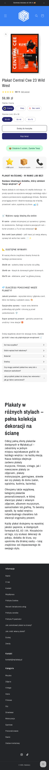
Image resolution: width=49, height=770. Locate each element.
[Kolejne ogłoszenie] (44, 3)
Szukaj (8, 637)
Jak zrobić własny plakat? (15, 631)
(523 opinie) (25, 92)
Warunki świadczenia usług (15, 606)
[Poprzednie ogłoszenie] (5, 3)
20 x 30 (7, 119)
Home (7, 694)
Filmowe (8, 700)
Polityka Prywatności (13, 619)
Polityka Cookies (11, 600)
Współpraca (9, 594)
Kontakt (8, 588)
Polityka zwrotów (11, 613)
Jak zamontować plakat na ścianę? (18, 625)
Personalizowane (11, 731)
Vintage (8, 687)
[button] (5, 16)
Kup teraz (24, 136)
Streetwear (9, 712)
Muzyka (8, 675)
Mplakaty (27, 765)
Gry (6, 706)
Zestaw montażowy (12, 743)
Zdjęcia (8, 681)
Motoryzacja (10, 718)
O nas (7, 582)
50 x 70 (30, 119)
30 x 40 (18, 119)
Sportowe (9, 725)
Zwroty (8, 643)
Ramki (7, 576)
